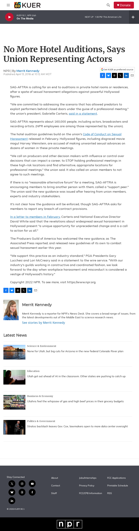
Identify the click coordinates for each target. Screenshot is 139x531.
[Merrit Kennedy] (11, 310)
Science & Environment (41, 346)
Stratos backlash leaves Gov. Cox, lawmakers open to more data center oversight (77, 426)
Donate (125, 5)
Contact (55, 485)
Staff (54, 493)
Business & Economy (40, 396)
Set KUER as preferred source (118, 69)
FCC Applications (116, 478)
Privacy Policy (86, 485)
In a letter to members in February (35, 217)
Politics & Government (41, 421)
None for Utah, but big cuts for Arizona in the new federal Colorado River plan (75, 351)
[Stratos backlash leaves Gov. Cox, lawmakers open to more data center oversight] (14, 427)
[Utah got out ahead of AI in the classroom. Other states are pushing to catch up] (14, 377)
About (54, 478)
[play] (9, 17)
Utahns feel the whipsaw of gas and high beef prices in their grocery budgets (75, 401)
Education (33, 371)
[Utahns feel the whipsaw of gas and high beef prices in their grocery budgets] (14, 402)
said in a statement (83, 113)
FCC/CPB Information (90, 493)
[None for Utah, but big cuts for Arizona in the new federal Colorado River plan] (14, 352)
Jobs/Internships (87, 478)
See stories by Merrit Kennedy (43, 323)
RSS (109, 493)
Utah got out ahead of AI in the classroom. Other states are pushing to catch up (76, 376)
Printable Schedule (117, 485)
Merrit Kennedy (27, 71)
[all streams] (134, 17)
